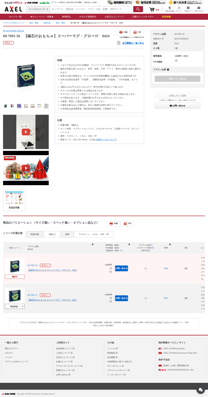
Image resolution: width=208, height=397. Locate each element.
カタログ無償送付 (87, 17)
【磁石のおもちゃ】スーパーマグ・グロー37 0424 (52, 270)
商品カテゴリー (12, 348)
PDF (139, 32)
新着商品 (66, 17)
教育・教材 (34, 23)
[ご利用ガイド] (188, 9)
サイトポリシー (114, 366)
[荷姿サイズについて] (106, 140)
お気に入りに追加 (177, 95)
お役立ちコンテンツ (114, 17)
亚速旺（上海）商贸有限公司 (176, 365)
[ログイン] (179, 9)
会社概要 (111, 357)
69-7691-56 (33, 265)
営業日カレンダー (64, 370)
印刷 (125, 32)
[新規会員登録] (170, 9)
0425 (166, 298)
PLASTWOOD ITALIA (13, 31)
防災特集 (166, 17)
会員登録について (64, 348)
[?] (168, 69)
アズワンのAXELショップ (13, 23)
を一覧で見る (133, 43)
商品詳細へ (14, 306)
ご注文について (63, 353)
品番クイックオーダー (143, 17)
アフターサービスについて (68, 366)
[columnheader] (60, 248)
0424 (166, 268)
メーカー (9, 357)
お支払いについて (64, 357)
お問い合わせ (178, 106)
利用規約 (111, 353)
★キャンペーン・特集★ (42, 17)
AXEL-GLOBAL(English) (174, 348)
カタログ (9, 353)
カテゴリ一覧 (15, 17)
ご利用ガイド (63, 342)
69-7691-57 (33, 295)
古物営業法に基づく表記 (118, 361)
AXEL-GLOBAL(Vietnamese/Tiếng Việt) (180, 353)
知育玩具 (47, 23)
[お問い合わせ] (198, 9)
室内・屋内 (60, 23)
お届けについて (63, 361)
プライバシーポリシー (117, 370)
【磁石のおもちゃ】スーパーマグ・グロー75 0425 (52, 300)
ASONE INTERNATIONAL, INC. (180, 370)
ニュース (111, 348)
